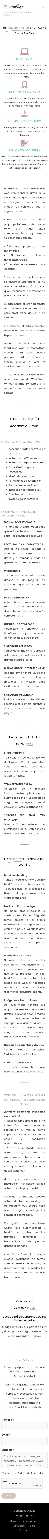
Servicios (19, 1525)
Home (14, 1521)
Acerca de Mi (31, 1521)
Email (5, 1434)
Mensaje (7, 1449)
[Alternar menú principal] (43, 8)
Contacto (24, 1530)
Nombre (7, 1419)
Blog (32, 1525)
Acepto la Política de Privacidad (24, 1473)
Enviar (8, 1495)
